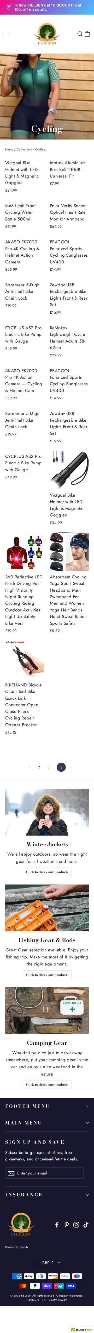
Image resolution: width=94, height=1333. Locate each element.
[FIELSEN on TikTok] (86, 1224)
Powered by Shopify (16, 1247)
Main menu (23, 1122)
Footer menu (27, 1106)
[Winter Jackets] (47, 812)
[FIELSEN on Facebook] (57, 1224)
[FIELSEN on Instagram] (76, 1224)
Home (9, 149)
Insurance (24, 1194)
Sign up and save (34, 1142)
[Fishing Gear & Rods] (47, 908)
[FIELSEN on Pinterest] (66, 1224)
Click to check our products (47, 871)
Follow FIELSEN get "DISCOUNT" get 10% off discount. (47, 7)
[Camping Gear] (47, 1010)
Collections (24, 149)
